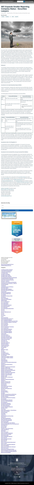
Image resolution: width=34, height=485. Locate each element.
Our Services (15, 3)
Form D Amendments (4, 317)
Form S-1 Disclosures (4, 324)
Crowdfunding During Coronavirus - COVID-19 (9, 283)
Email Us (27, 1)
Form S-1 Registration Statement (6, 331)
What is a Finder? (4, 443)
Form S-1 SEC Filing (4, 325)
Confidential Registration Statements (7, 278)
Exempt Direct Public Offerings (6, 299)
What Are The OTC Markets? (6, 452)
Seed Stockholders (4, 412)
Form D (2, 316)
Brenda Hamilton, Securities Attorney (7, 189)
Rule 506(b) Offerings (4, 391)
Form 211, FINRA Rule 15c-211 (6, 311)
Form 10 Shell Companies (5, 306)
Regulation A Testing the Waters (6, 374)
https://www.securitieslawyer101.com (7, 264)
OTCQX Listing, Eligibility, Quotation (7, 357)
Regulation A (3, 363)
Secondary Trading (4, 407)
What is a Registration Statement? (6, 436)
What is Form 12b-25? (4, 447)
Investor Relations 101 (4, 346)
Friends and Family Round (5, 339)
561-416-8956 (31, 1)
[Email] (17, 477)
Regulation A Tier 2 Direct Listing (6, 373)
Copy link (16, 16)
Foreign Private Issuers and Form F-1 (7, 318)
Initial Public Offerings (4, 343)
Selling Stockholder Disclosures (6, 419)
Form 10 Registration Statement (6, 305)
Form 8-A (2, 313)
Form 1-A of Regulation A (5, 301)
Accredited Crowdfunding (5, 274)
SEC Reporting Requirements (6, 404)
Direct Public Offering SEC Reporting (7, 290)
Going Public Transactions (5, 342)
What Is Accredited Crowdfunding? (7, 433)
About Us (10, 3)
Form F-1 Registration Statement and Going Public (9, 321)
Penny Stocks (3, 358)
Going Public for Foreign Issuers (6, 338)
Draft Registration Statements (6, 292)
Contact (27, 3)
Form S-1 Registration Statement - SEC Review (9, 322)
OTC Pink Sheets (4, 355)
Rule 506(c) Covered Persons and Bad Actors (8, 394)
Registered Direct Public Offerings (6, 364)
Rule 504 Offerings (4, 390)
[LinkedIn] (19, 477)
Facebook (7, 16)
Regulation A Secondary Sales (6, 371)
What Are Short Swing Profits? (6, 434)
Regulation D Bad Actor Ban (5, 381)
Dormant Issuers (3, 291)
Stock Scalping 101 (4, 425)
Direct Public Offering (4, 287)
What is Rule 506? (4, 439)
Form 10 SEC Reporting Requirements (7, 308)
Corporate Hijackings (4, 284)
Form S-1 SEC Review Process (6, 330)
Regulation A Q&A (4, 375)
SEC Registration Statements (6, 403)
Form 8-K (2, 314)
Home (6, 3)
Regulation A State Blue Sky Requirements (8, 366)
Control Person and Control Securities (7, 279)
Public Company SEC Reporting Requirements (8, 362)
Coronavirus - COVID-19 (5, 281)
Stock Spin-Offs (3, 427)
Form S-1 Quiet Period (4, 327)
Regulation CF (3, 378)
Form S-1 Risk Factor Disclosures (6, 329)
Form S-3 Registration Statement (6, 332)
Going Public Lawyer (4, 341)
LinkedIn (3, 16)
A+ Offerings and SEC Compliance (7, 269)
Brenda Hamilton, (7, 178)
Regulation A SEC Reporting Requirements (8, 370)
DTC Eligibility (3, 294)
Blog (23, 3)
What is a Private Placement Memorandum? (8, 442)
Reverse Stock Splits (4, 387)
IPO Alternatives (3, 347)
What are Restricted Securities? (6, 438)
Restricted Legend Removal (5, 382)
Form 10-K (3, 309)
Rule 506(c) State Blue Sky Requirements (8, 395)
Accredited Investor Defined (5, 275)
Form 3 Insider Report (4, 302)
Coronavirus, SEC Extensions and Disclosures (8, 282)
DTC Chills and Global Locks (6, 293)
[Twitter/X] (14, 477)
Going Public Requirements (5, 335)
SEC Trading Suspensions (5, 405)
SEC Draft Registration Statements (6, 399)
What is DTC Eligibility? (5, 445)
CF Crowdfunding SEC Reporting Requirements (9, 277)
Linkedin (2, 348)
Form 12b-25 (3, 315)
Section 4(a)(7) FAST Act (5, 411)
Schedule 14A (3, 414)
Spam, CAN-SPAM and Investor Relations (8, 422)
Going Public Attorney (4, 334)
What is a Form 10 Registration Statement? (8, 444)
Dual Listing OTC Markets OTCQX (6, 295)
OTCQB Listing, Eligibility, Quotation (7, 356)
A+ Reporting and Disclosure (6, 271)
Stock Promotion (4, 426)
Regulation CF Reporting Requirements (7, 379)
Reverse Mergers (4, 385)
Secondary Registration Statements (7, 406)
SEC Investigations (4, 402)
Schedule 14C (3, 417)
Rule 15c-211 (3, 389)
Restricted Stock (4, 383)
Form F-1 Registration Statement (6, 319)
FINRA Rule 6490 (4, 300)
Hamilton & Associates (5, 188)
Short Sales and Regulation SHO (6, 420)
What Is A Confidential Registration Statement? (9, 451)
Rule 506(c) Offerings (4, 396)
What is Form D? (4, 441)
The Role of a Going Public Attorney (7, 428)
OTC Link (2, 350)
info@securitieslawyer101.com (19, 179)
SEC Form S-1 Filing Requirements (6, 401)
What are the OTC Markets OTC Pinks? (7, 449)
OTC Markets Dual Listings (5, 354)
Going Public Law (4, 340)
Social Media (3, 413)
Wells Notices (3, 430)
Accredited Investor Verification (6, 276)
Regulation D (3, 380)
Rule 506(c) (3, 393)
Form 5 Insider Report (4, 303)
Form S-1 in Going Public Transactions (7, 326)
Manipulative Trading (4, 349)
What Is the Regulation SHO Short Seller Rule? (8, 450)
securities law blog (22, 176)
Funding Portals (3, 333)
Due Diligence (3, 297)
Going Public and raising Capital (6, 337)
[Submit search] (24, 1)
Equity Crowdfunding (4, 298)
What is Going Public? (4, 431)
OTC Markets (3, 351)
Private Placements (4, 361)
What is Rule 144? (4, 437)
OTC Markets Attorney (4, 353)
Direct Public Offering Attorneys (6, 289)
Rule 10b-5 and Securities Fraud (6, 388)
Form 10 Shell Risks (4, 307)
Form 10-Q (3, 310)
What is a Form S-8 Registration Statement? (8, 446)
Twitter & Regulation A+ (5, 429)
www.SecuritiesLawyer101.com (6, 195)
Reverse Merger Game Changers (6, 386)
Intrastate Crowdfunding (5, 345)
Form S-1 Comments (4, 323)
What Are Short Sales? (4, 421)
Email (13, 16)
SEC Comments (3, 398)
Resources (19, 3)
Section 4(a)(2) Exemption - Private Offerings (8, 410)
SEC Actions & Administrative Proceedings (8, 397)
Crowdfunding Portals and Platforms (7, 286)
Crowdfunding (3, 285)
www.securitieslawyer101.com (8, 180)
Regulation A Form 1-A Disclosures (7, 369)
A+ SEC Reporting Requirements (6, 270)
